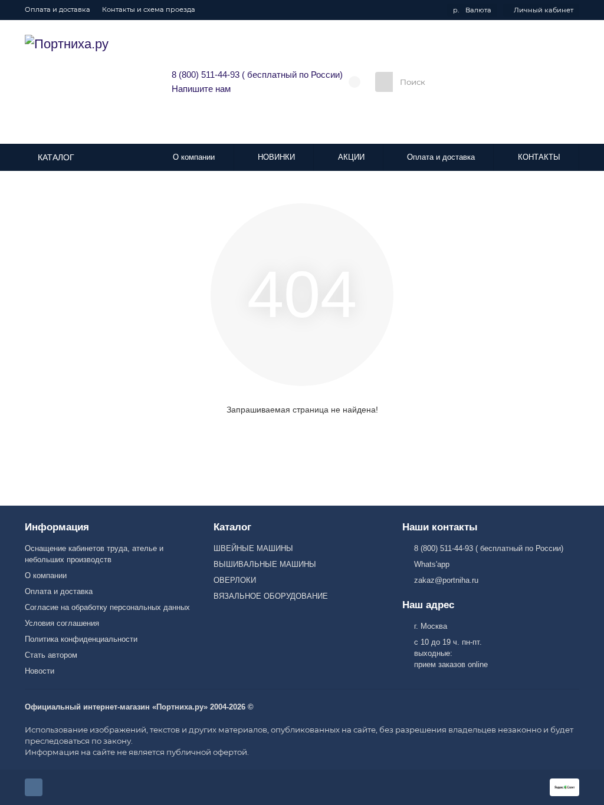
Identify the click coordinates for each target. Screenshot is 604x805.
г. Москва (430, 626)
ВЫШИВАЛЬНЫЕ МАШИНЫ (265, 564)
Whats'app (431, 564)
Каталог (232, 527)
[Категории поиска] (384, 82)
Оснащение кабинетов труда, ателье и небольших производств (94, 554)
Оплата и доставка (57, 9)
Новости (39, 671)
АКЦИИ (351, 157)
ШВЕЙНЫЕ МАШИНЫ (253, 548)
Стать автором (51, 655)
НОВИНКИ (276, 157)
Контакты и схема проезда (148, 9)
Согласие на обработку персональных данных (107, 607)
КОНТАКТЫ (539, 157)
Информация (57, 527)
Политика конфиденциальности (81, 639)
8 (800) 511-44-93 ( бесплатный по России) (257, 75)
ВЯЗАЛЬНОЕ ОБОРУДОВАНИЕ (271, 596)
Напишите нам (201, 89)
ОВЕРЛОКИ (235, 580)
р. (472, 10)
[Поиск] (496, 81)
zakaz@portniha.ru (446, 580)
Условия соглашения (62, 623)
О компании (194, 157)
